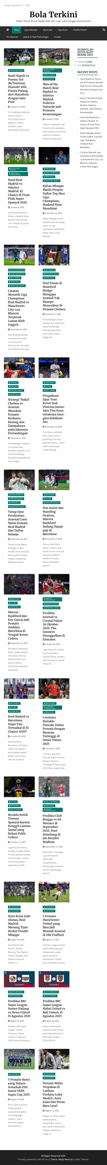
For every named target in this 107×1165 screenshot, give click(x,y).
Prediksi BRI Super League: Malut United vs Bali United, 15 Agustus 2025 (54, 1008)
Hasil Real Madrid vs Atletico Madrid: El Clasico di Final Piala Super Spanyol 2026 (18, 191)
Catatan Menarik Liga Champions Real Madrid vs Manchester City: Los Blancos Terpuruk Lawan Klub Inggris (18, 307)
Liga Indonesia (30, 29)
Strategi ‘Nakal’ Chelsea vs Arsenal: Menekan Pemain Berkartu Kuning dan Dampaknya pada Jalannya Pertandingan (19, 416)
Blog (17, 29)
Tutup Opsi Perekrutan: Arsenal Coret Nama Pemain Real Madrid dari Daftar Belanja (18, 523)
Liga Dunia (62, 29)
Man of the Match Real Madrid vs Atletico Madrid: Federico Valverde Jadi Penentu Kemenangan (52, 99)
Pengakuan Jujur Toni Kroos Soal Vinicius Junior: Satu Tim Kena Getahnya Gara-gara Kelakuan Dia (54, 409)
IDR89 (89, 61)
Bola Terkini (53, 14)
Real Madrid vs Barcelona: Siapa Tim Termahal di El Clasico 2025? (18, 724)
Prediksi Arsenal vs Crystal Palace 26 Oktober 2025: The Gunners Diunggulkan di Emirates (54, 626)
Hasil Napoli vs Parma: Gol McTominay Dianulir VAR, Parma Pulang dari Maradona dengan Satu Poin (18, 89)
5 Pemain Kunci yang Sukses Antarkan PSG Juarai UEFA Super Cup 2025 (19, 1087)
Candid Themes (80, 1159)
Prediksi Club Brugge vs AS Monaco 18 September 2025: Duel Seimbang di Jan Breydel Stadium (52, 829)
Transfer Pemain (80, 29)
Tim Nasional (12, 36)
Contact (57, 36)
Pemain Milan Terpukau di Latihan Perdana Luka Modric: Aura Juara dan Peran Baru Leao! (54, 1094)
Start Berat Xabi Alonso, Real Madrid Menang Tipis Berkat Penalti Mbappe (19, 925)
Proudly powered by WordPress (33, 1159)
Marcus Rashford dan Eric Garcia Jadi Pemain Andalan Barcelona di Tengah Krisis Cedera (18, 625)
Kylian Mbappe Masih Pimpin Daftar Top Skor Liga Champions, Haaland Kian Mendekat (91, 140)
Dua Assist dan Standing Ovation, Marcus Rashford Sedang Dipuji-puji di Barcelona (53, 521)
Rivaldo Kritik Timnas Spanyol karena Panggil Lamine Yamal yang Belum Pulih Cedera (19, 826)
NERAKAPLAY (88, 65)
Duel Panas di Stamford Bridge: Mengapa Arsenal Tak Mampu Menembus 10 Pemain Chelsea (54, 296)
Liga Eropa (47, 29)
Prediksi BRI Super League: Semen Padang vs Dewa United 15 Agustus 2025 (19, 1008)
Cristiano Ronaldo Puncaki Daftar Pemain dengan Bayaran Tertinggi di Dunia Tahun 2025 (54, 730)
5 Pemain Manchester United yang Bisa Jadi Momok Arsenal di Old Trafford (54, 925)
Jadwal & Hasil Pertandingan (36, 36)
